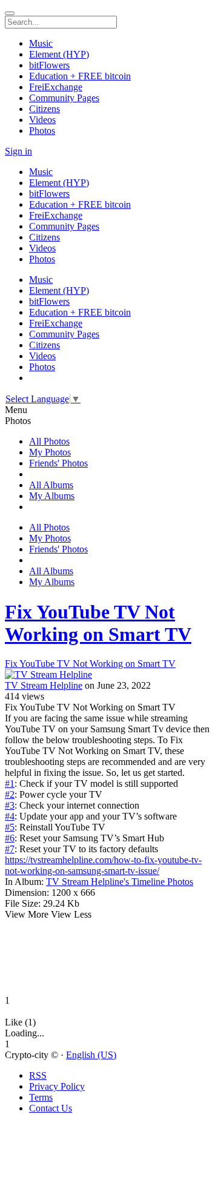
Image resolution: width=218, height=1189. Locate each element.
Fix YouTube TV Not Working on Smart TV (98, 623)
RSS (38, 1075)
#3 (10, 805)
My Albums (51, 496)
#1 (10, 783)
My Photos (50, 452)
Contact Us (50, 1108)
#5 (10, 827)
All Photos (49, 441)
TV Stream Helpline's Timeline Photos (119, 881)
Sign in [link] (18, 151)
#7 (10, 849)
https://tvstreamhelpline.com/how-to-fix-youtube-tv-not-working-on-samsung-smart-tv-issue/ (103, 865)
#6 (10, 838)
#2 (10, 794)
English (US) (91, 1055)
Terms (41, 1097)
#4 (10, 816)
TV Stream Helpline (43, 685)
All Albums (51, 485)
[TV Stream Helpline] (109, 674)
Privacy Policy (57, 1086)
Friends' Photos (58, 463)
